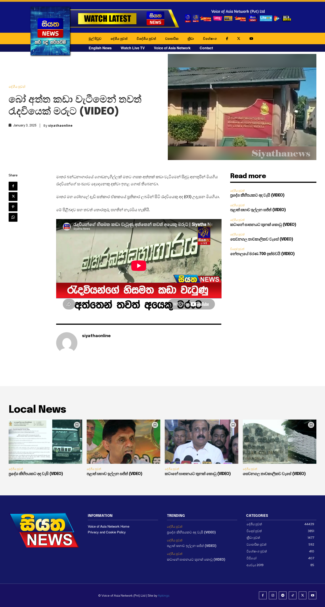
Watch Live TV (133, 47)
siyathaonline (60, 126)
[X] (13, 196)
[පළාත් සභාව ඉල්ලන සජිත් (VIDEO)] (123, 442)
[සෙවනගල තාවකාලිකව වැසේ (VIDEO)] (279, 442)
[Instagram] (273, 595)
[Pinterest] (13, 206)
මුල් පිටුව (95, 38)
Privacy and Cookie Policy (107, 532)
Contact (206, 47)
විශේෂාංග (210, 38)
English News (100, 47)
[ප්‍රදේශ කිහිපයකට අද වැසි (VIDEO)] (45, 442)
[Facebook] (13, 186)
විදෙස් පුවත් (237, 249)
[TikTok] (292, 595)
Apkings (163, 595)
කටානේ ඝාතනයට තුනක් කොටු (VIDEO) (263, 225)
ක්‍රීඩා (190, 38)
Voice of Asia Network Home (108, 526)
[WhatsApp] (13, 217)
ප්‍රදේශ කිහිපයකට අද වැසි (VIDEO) (257, 195)
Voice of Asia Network (172, 47)
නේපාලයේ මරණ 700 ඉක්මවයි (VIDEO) (262, 254)
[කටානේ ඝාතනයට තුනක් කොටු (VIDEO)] (201, 442)
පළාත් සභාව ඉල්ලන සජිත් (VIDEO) (258, 210)
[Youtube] (312, 595)
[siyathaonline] (66, 342)
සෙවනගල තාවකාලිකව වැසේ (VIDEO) (261, 239)
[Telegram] (283, 595)
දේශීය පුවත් (119, 38)
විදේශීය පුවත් (146, 38)
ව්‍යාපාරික (171, 38)
